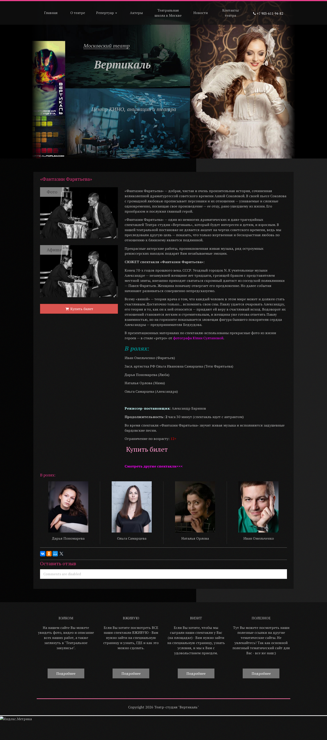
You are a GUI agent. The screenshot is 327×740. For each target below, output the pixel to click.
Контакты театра (230, 13)
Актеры (136, 12)
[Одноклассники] (49, 553)
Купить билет (81, 308)
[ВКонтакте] (42, 553)
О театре (77, 12)
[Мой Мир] (55, 553)
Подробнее (65, 673)
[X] (61, 553)
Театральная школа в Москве (168, 13)
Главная (51, 12)
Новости (200, 12)
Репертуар (105, 12)
